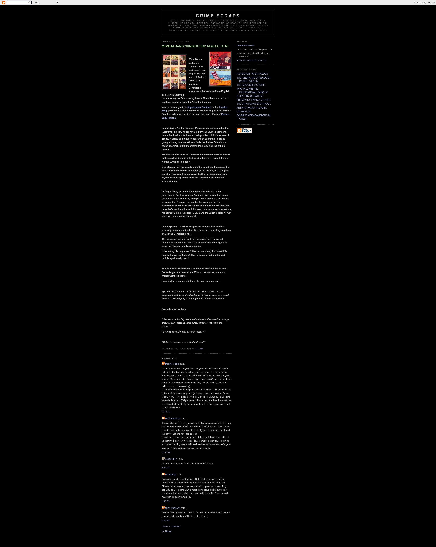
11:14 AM (166, 412)
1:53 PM (166, 501)
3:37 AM (199, 349)
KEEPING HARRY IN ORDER (252, 107)
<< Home (166, 531)
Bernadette (170, 474)
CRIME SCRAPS (218, 15)
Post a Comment (172, 526)
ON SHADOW (244, 111)
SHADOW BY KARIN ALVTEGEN (253, 100)
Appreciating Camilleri (199, 107)
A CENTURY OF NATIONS (250, 96)
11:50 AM (166, 452)
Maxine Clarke (172, 364)
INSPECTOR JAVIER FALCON (252, 74)
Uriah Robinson (172, 418)
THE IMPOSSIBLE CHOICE (251, 85)
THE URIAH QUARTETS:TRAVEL (254, 104)
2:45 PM (166, 520)
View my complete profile (251, 60)
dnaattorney (171, 459)
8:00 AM (165, 468)
